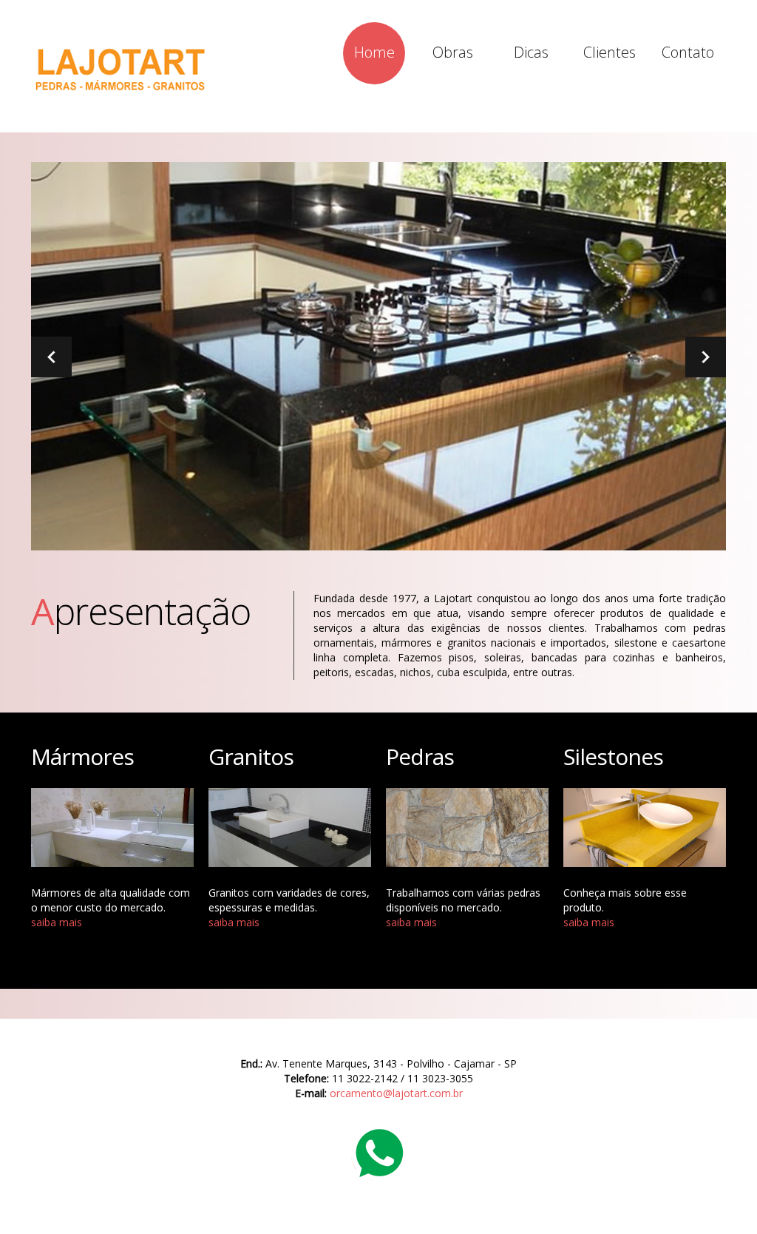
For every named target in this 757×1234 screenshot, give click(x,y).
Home (374, 52)
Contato (688, 52)
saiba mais (56, 922)
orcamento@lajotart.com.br (396, 1093)
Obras (452, 52)
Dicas (531, 52)
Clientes (609, 52)
